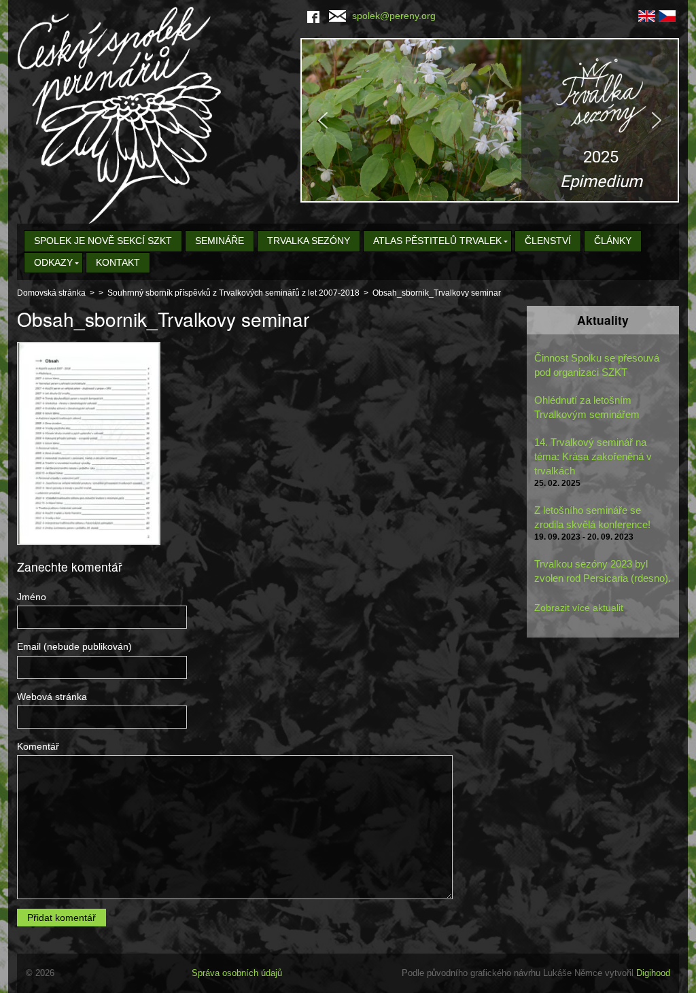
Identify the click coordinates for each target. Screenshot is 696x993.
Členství (548, 240)
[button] (490, 120)
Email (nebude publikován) (74, 646)
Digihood (653, 973)
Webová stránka (52, 696)
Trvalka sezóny (308, 240)
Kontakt (118, 262)
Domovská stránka (51, 293)
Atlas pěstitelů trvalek (437, 240)
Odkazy (53, 262)
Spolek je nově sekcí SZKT (103, 240)
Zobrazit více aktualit (578, 607)
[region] (490, 120)
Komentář (38, 746)
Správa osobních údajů (237, 973)
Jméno (31, 596)
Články (612, 240)
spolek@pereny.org (394, 15)
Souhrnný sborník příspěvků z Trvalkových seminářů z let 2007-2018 (233, 293)
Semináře (219, 240)
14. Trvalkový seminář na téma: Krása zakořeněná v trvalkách (593, 456)
